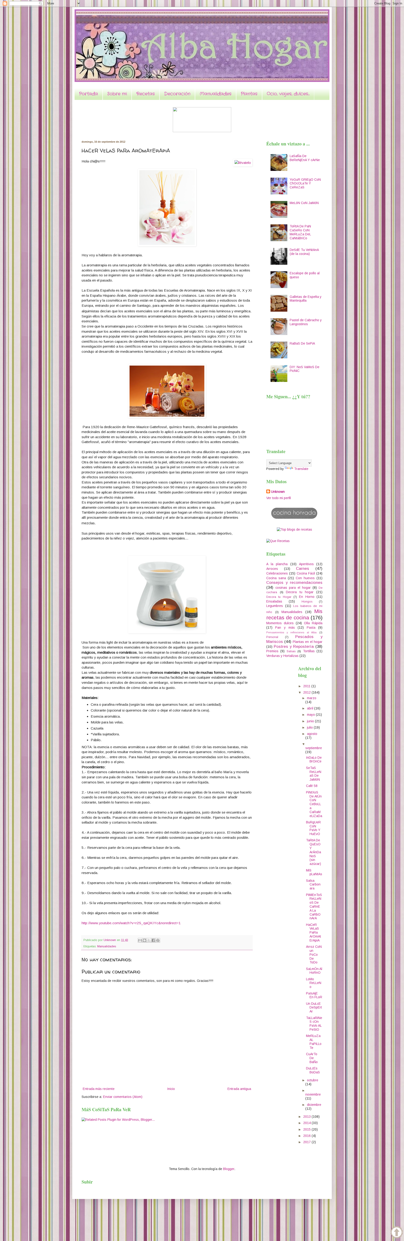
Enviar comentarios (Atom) (122, 1097)
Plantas (249, 94)
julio (310, 727)
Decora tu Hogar (278, 597)
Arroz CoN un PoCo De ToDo (314, 954)
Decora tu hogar (300, 592)
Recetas (145, 94)
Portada (88, 94)
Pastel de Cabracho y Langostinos (306, 322)
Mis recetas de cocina (294, 614)
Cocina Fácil (306, 573)
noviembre (313, 1094)
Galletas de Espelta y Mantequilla (305, 299)
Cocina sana (276, 578)
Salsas (291, 651)
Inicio (171, 1089)
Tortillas (309, 651)
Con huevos (305, 578)
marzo (311, 698)
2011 (307, 686)
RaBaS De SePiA (302, 343)
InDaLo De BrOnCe (314, 759)
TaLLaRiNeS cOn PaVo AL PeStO (314, 1023)
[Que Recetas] (278, 541)
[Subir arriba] (396, 1233)
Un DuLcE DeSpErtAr (314, 1007)
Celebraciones (277, 573)
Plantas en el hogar (307, 642)
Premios (272, 651)
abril (310, 708)
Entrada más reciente (99, 1089)
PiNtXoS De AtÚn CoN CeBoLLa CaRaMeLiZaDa (314, 804)
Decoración (177, 94)
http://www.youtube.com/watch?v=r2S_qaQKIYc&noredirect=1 (131, 923)
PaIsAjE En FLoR (314, 995)
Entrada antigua (239, 1089)
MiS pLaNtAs (314, 872)
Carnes (302, 568)
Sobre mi (117, 94)
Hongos (307, 601)
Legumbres (274, 606)
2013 (307, 1116)
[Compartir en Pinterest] (157, 940)
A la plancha (277, 564)
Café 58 (311, 786)
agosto (312, 734)
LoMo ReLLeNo (313, 983)
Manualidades (215, 94)
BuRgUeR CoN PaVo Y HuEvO (313, 828)
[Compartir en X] (149, 940)
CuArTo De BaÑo (312, 1058)
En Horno (306, 597)
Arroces (272, 569)
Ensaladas (274, 601)
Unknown (278, 492)
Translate (301, 469)
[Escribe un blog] (144, 940)
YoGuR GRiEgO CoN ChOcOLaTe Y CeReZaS (305, 183)
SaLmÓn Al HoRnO (314, 971)
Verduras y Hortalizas (282, 656)
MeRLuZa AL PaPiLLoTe (313, 1041)
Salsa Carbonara (313, 884)
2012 (307, 692)
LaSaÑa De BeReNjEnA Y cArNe (305, 158)
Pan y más (285, 627)
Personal (272, 637)
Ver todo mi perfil (278, 498)
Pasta (311, 627)
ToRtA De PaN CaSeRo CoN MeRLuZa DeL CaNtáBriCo (300, 232)
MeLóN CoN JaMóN (304, 203)
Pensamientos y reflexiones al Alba (291, 632)
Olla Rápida (313, 623)
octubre (312, 1080)
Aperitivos (306, 564)
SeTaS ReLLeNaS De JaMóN (313, 773)
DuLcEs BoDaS (313, 1070)
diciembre (314, 1105)
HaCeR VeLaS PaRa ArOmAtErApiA (313, 932)
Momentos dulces (280, 623)
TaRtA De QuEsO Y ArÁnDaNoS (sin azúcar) (313, 852)
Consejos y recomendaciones (294, 582)
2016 (307, 1136)
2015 (307, 1129)
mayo (311, 714)
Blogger (228, 1169)
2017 (307, 1142)
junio (311, 721)
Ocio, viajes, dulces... (288, 94)
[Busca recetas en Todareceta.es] (294, 529)
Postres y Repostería (294, 646)
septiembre (313, 748)
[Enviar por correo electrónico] (140, 940)
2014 (307, 1123)
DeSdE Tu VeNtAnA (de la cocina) (304, 252)
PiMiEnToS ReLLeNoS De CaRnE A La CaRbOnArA (314, 906)
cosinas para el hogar (293, 587)
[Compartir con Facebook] (153, 940)
